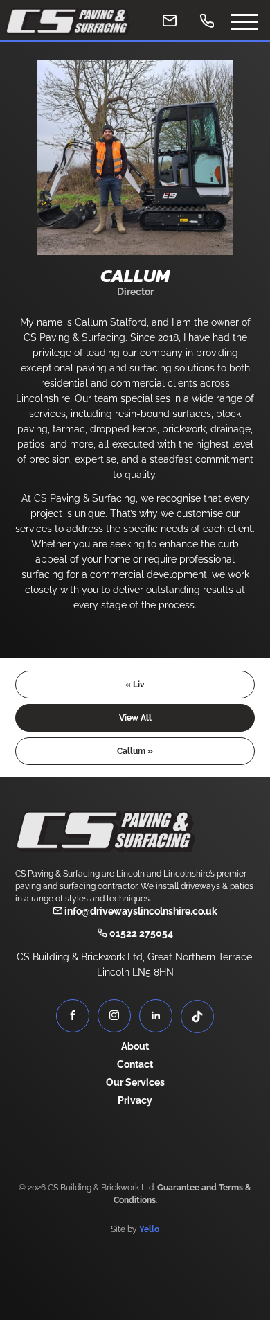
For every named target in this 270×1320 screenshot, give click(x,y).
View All (135, 718)
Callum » (135, 751)
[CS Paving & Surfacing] (68, 21)
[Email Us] (169, 20)
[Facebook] (72, 1016)
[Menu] (244, 20)
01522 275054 (140, 933)
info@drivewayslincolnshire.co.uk (139, 911)
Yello (149, 1229)
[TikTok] (197, 1016)
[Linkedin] (155, 1016)
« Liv (135, 684)
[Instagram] (114, 1016)
